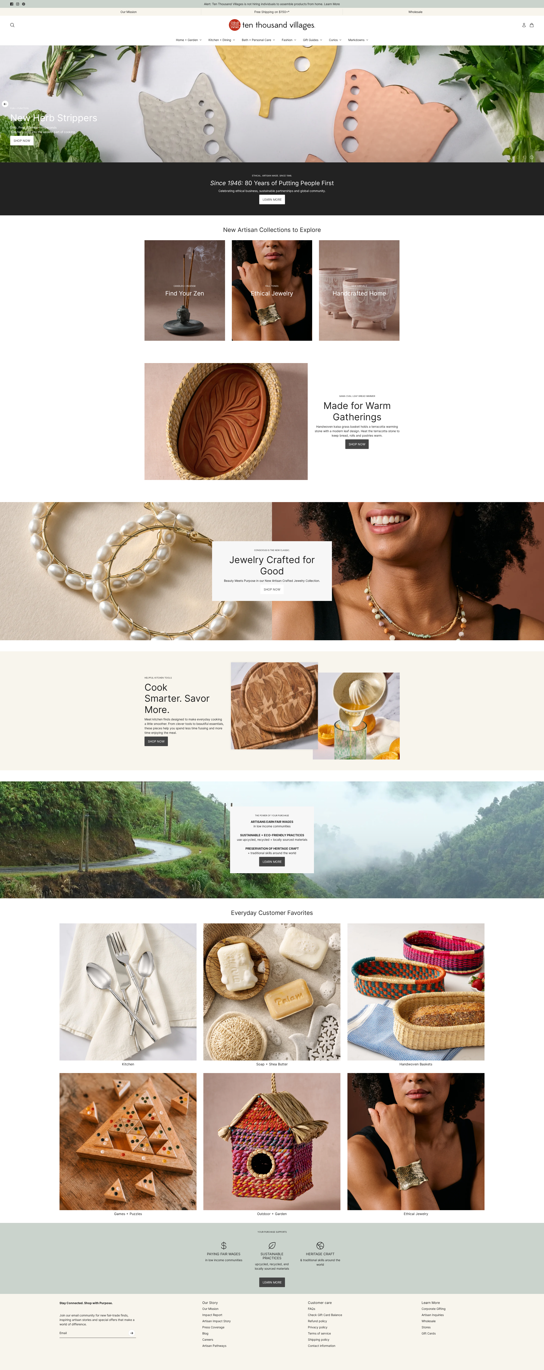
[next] (539, 104)
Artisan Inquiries (433, 1315)
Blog (205, 1333)
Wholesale (429, 1321)
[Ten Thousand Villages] (272, 25)
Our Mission (210, 1308)
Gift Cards (429, 1333)
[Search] (12, 25)
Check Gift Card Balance (325, 1315)
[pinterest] (23, 4)
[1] (518, 157)
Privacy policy (317, 1327)
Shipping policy (318, 1339)
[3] (531, 157)
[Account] (524, 25)
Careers (207, 1339)
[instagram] (17, 4)
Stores (426, 1327)
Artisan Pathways (214, 1345)
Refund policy (317, 1321)
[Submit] (131, 1333)
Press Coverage (213, 1327)
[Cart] (532, 25)
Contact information (321, 1345)
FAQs (311, 1308)
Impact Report (212, 1315)
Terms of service (319, 1333)
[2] (524, 157)
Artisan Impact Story (216, 1321)
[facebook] (11, 4)
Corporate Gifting (434, 1308)
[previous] (5, 104)
